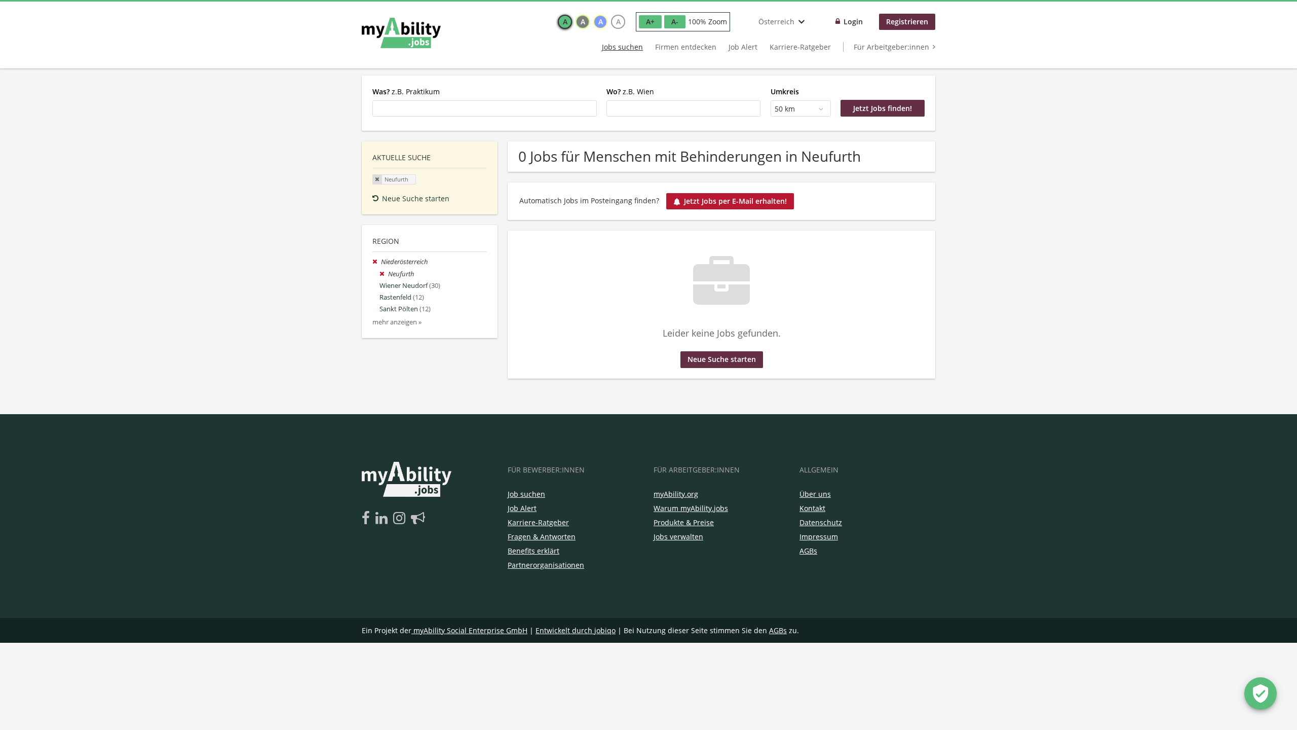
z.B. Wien (630, 91)
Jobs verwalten (678, 536)
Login (853, 21)
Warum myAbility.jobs (691, 508)
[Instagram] (401, 518)
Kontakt (812, 508)
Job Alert (743, 47)
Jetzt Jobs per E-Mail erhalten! (735, 201)
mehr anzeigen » (397, 322)
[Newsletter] (418, 518)
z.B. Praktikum (406, 91)
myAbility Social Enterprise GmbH (470, 630)
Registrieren (907, 21)
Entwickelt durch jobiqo (576, 630)
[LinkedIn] (383, 518)
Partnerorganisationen (546, 565)
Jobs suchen (622, 47)
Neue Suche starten (415, 198)
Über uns (815, 494)
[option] (565, 22)
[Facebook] (367, 518)
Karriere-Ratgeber (800, 47)
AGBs (808, 551)
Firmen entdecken (685, 47)
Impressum (818, 536)
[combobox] (484, 108)
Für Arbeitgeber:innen (891, 47)
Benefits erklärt (533, 551)
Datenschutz (820, 522)
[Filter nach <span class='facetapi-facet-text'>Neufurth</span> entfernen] (377, 179)
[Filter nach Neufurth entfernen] (383, 274)
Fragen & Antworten (542, 536)
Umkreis (785, 91)
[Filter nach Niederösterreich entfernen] (376, 262)
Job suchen (526, 494)
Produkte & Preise (684, 522)
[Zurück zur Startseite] (401, 33)
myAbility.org (676, 494)
